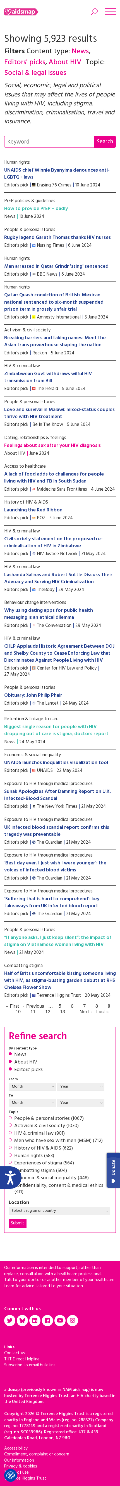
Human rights (17, 162)
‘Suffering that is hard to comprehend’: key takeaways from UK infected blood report (51, 902)
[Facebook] (47, 1320)
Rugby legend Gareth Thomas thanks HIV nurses (57, 238)
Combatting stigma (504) (40, 1171)
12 (47, 1011)
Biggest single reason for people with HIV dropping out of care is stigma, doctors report (56, 730)
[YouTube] (60, 1320)
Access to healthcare (25, 466)
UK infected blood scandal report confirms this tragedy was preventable (56, 831)
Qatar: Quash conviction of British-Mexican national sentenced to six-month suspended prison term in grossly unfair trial (54, 302)
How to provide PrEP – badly (36, 209)
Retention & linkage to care (31, 719)
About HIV (25, 1062)
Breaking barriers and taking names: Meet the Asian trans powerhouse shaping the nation (55, 341)
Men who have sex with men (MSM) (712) (58, 1141)
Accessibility (16, 1448)
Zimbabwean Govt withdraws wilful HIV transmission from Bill (48, 377)
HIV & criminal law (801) (39, 1133)
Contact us (14, 1353)
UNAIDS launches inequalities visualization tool (56, 763)
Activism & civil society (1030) (46, 1126)
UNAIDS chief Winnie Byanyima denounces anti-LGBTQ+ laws (57, 173)
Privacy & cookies (20, 1466)
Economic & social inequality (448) (51, 1178)
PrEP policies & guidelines (29, 201)
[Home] (28, 11)
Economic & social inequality (32, 755)
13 (62, 1011)
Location (19, 1203)
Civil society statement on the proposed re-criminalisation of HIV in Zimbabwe (53, 542)
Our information (19, 1460)
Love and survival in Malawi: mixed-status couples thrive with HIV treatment (59, 413)
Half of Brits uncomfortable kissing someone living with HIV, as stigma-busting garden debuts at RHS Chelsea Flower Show (60, 981)
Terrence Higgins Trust (25, 1478)
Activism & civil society (27, 330)
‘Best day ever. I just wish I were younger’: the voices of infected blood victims (55, 866)
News (20, 1055)
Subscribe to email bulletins (30, 1365)
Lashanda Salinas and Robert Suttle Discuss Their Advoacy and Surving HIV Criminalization (58, 578)
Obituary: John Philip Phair (33, 695)
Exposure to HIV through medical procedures (48, 784)
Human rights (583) (34, 1156)
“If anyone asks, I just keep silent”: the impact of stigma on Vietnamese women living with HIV (57, 941)
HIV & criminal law (22, 366)
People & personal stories (29, 230)
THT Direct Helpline (22, 1359)
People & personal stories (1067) (49, 1119)
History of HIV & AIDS (26, 502)
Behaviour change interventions (35, 602)
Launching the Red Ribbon (33, 510)
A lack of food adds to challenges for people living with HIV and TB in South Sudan (54, 477)
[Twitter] (9, 1320)
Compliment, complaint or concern (36, 1454)
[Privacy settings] (10, 1475)
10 (18, 1011)
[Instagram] (72, 1320)
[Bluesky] (22, 1320)
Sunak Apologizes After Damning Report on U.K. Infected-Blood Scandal (57, 795)
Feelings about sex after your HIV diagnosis (52, 446)
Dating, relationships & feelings (35, 438)
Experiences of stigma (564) (44, 1163)
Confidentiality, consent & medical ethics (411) (58, 1189)
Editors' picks (28, 1070)
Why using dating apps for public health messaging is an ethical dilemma (48, 614)
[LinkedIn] (34, 1320)
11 (32, 1011)
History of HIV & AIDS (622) (43, 1148)
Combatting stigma (23, 966)
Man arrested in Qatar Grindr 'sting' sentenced (56, 266)
